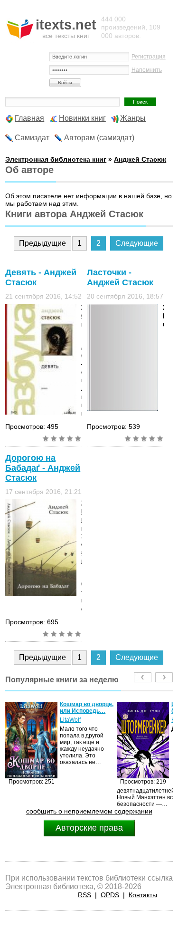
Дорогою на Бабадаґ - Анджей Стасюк (42, 468)
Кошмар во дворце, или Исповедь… (86, 707)
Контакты (143, 895)
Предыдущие (42, 243)
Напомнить (146, 70)
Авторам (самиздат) (99, 138)
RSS (84, 895)
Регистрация (148, 56)
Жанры (133, 118)
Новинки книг (82, 118)
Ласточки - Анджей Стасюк (120, 277)
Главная (29, 118)
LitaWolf (70, 720)
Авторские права (89, 828)
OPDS (110, 895)
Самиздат (32, 138)
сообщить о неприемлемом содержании (89, 811)
